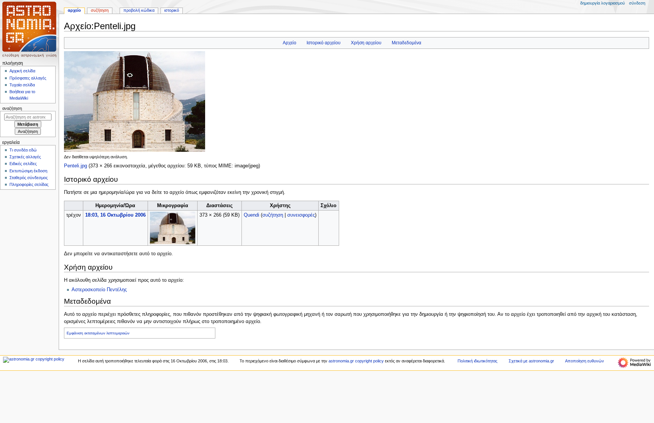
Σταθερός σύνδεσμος (28, 177)
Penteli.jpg (75, 166)
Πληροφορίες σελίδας (28, 184)
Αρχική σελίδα (22, 71)
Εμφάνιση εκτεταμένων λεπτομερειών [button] (98, 333)
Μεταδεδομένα (406, 42)
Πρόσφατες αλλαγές (27, 78)
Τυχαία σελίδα (22, 85)
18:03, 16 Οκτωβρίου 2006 (115, 215)
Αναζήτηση (12, 108)
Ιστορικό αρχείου (324, 42)
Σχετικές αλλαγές (25, 157)
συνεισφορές (301, 215)
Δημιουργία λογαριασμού (602, 3)
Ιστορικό (171, 10)
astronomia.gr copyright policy (356, 361)
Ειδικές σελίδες (23, 163)
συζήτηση (272, 215)
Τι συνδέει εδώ (23, 150)
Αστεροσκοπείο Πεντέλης (99, 289)
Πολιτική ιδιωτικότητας (477, 361)
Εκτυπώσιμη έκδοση (28, 171)
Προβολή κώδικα (138, 10)
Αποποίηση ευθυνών (584, 361)
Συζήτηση (100, 10)
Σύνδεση (637, 3)
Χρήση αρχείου (366, 42)
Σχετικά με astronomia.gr (531, 361)
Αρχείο (289, 42)
